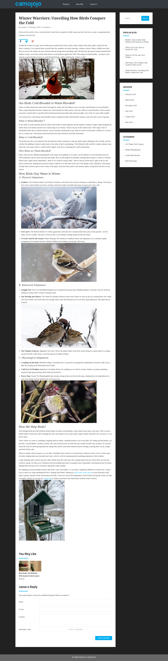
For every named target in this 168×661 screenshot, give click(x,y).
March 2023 (129, 100)
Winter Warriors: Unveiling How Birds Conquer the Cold (137, 71)
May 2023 (129, 122)
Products (66, 4)
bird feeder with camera (83, 472)
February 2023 (130, 94)
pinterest (32, 41)
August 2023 (130, 117)
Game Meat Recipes (132, 155)
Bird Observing (131, 161)
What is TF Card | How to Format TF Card (134, 49)
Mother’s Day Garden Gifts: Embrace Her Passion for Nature (137, 41)
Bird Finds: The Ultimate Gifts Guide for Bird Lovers (136, 64)
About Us (93, 4)
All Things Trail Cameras (134, 144)
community (47, 478)
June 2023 (129, 111)
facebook (20, 41)
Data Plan (79, 4)
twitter (26, 41)
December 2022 (131, 105)
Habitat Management (132, 150)
